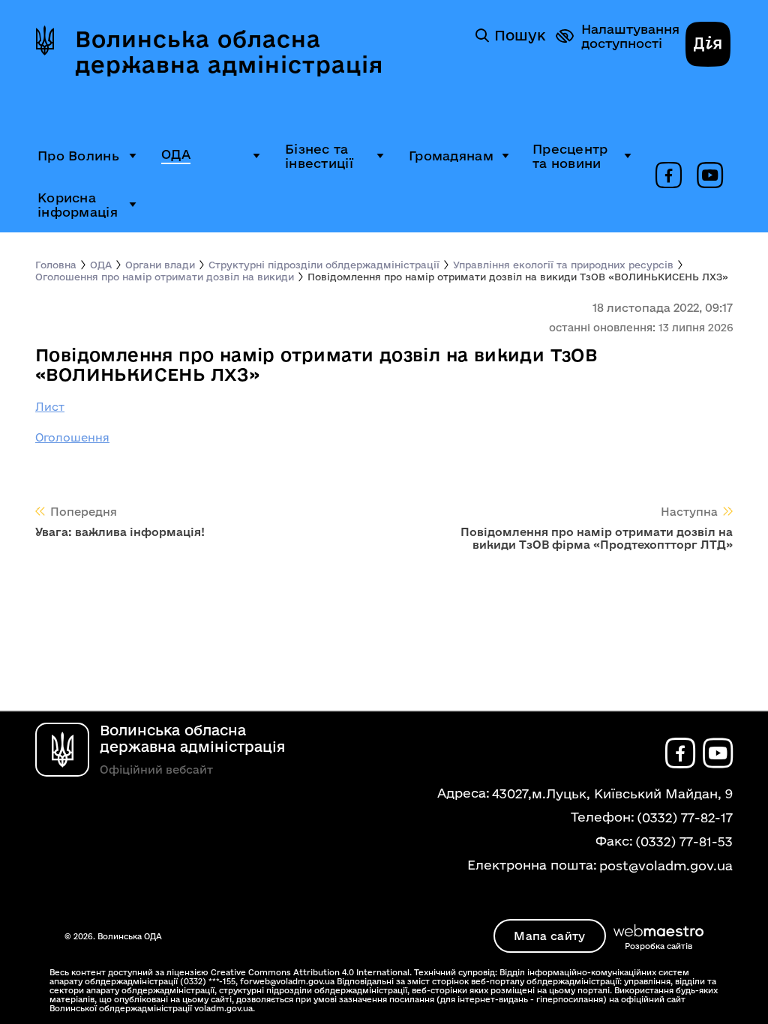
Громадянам (451, 155)
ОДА (175, 154)
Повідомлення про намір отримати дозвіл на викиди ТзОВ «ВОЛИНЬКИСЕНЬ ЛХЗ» (518, 276)
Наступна (689, 511)
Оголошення (72, 437)
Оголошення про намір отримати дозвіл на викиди (164, 276)
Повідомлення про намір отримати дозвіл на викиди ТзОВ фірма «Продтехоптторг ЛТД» (596, 538)
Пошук (519, 35)
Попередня (83, 511)
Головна (55, 264)
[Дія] (708, 46)
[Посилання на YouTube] (710, 176)
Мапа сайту (549, 936)
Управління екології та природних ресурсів (563, 264)
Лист (49, 406)
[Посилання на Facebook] (669, 176)
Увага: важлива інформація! (120, 531)
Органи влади (160, 264)
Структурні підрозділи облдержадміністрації (324, 264)
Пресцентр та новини (570, 156)
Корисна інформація (78, 204)
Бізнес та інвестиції (319, 156)
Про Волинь (78, 155)
